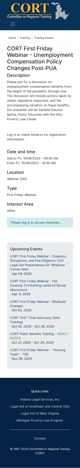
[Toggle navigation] (12, 24)
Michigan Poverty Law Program (40, 420)
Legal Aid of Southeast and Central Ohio (40, 406)
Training (25, 37)
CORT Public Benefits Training (32, 334)
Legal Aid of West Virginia (40, 413)
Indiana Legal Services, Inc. (40, 399)
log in (26, 222)
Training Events (44, 37)
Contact (40, 438)
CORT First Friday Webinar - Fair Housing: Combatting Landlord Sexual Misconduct (38, 285)
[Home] (38, 10)
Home (12, 37)
